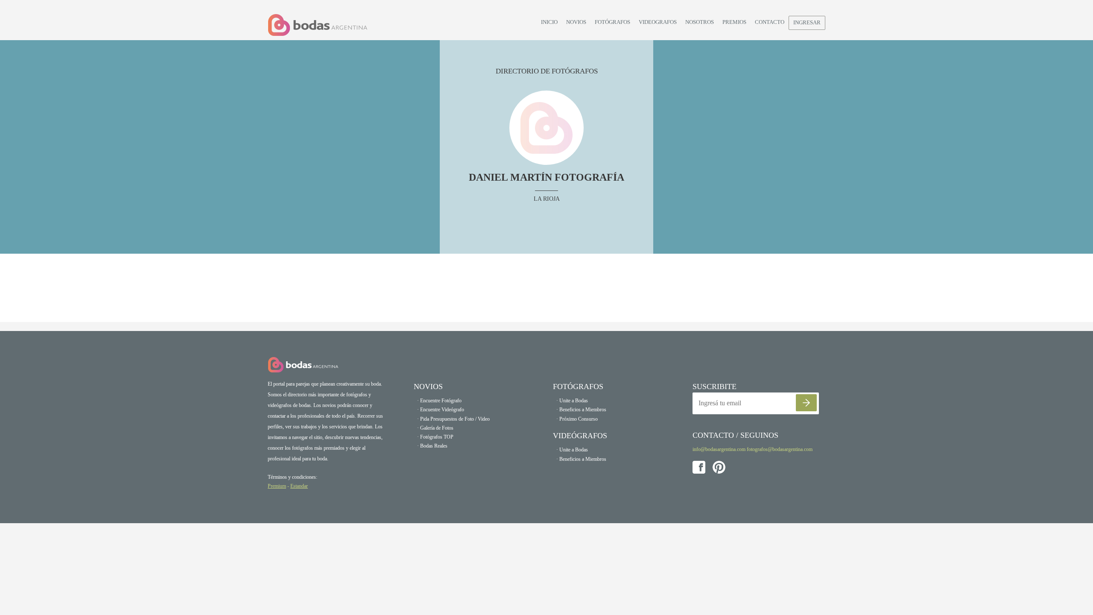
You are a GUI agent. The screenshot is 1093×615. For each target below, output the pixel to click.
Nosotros (699, 22)
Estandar (299, 486)
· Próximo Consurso (577, 419)
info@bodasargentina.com (719, 449)
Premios (734, 22)
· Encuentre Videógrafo (440, 410)
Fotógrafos (612, 22)
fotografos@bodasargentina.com (779, 449)
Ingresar (807, 22)
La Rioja (547, 199)
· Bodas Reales (432, 446)
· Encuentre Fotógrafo (439, 401)
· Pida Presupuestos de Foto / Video (453, 419)
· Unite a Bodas (572, 401)
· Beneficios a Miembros (581, 410)
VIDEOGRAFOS (658, 22)
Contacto (769, 22)
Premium (277, 486)
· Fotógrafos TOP (435, 437)
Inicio (549, 22)
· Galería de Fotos (435, 428)
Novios (576, 22)
